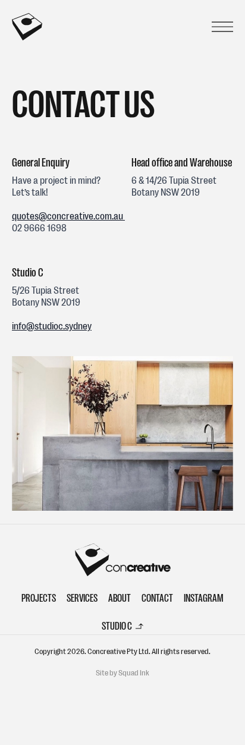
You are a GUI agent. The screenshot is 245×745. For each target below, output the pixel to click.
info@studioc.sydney (52, 326)
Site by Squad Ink (122, 672)
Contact (157, 598)
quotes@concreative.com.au (68, 216)
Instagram (204, 598)
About (119, 598)
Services (82, 598)
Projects (38, 598)
